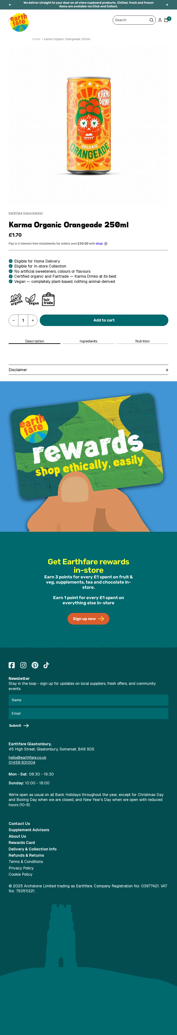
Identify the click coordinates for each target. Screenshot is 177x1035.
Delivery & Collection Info (33, 849)
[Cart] (166, 20)
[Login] (160, 20)
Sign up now (84, 618)
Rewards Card (22, 842)
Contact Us (19, 823)
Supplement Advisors (29, 829)
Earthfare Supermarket (26, 213)
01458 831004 (22, 762)
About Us (17, 836)
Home (36, 39)
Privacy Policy (21, 868)
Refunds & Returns (26, 855)
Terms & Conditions (26, 861)
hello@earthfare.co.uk (27, 757)
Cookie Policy (20, 874)
